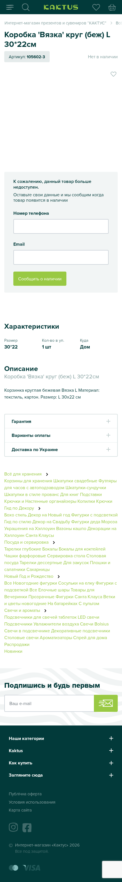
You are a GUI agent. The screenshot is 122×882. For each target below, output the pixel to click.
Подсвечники (18, 624)
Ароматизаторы (56, 637)
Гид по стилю (17, 521)
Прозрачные (41, 596)
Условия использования (32, 802)
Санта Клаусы (40, 535)
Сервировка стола (66, 555)
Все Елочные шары (50, 590)
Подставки (91, 494)
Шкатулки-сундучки (86, 487)
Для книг (69, 494)
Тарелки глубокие (22, 549)
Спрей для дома (90, 637)
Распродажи (17, 644)
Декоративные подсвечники (80, 630)
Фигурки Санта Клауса (79, 596)
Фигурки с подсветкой (94, 515)
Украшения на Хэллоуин (29, 528)
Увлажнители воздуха (56, 624)
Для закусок (76, 562)
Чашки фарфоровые (25, 555)
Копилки (86, 501)
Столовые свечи (21, 637)
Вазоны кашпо (71, 528)
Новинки (13, 651)
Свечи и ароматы (22, 610)
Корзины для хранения (28, 481)
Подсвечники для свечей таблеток (40, 617)
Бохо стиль (15, 515)
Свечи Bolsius (94, 624)
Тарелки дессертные (41, 562)
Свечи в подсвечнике (27, 630)
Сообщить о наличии (40, 279)
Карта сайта (20, 810)
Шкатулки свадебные (75, 481)
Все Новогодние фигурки (30, 583)
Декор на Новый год (49, 515)
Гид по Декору (19, 508)
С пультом (89, 603)
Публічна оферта (25, 794)
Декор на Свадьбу (51, 521)
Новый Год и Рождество (29, 576)
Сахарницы (38, 569)
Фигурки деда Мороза (94, 521)
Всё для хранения (23, 474)
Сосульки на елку (76, 583)
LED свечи (88, 617)
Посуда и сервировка (27, 542)
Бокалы (50, 549)
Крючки (104, 501)
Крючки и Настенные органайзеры (40, 501)
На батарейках (62, 603)
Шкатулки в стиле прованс (31, 494)
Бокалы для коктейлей (82, 549)
